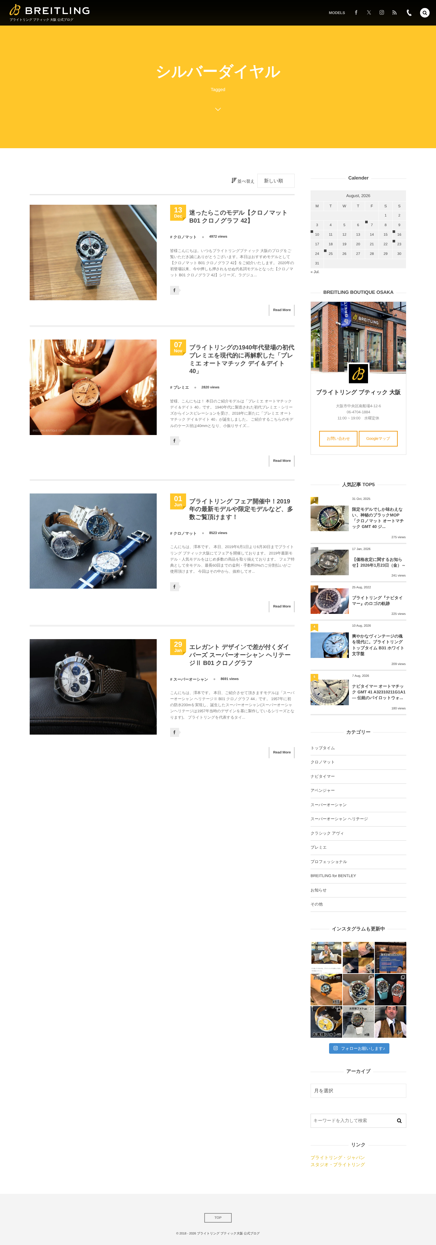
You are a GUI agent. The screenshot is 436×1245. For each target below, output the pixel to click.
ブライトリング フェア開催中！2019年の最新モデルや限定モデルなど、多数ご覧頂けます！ (241, 509)
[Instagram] (382, 13)
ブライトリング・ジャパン (338, 1157)
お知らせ (319, 890)
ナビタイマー (323, 776)
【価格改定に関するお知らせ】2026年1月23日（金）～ (379, 562)
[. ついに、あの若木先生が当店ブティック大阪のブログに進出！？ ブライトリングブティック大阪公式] (326, 958)
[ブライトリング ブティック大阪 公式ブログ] (50, 9)
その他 (317, 904)
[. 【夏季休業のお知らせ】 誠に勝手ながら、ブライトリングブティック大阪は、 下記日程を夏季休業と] (390, 958)
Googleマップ (378, 438)
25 (331, 254)
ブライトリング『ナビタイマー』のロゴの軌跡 (377, 600)
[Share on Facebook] (356, 13)
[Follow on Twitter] (369, 13)
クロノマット (185, 237)
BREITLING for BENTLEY (333, 876)
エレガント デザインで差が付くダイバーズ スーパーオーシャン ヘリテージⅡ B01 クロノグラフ (240, 655)
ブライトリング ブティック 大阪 (358, 392)
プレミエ (181, 387)
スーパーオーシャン (190, 679)
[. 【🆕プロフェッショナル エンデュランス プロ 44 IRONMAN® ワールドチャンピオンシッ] (358, 989)
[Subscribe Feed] (394, 13)
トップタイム (323, 748)
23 (399, 244)
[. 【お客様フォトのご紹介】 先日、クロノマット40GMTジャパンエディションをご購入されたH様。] (358, 1022)
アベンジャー (323, 790)
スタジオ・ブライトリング (338, 1164)
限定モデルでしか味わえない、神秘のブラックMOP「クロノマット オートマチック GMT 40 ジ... (378, 518)
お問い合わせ (338, 438)
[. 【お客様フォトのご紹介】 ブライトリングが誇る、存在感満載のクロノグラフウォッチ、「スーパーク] (326, 989)
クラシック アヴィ (327, 833)
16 (399, 235)
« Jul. (315, 272)
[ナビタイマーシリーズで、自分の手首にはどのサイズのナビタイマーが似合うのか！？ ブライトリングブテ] (358, 958)
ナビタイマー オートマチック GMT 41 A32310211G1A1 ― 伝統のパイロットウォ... (378, 692)
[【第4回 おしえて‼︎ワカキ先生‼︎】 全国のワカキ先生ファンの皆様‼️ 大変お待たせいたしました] (390, 1022)
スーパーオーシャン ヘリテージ (339, 819)
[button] (425, 13)
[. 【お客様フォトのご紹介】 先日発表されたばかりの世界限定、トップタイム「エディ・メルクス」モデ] (326, 1022)
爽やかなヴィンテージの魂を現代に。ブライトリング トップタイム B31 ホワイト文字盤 (378, 645)
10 (317, 235)
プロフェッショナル (329, 861)
